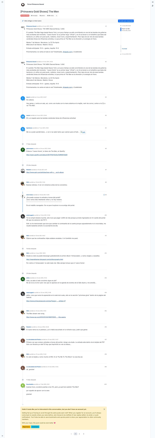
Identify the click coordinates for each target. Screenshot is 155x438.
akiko (28, 278)
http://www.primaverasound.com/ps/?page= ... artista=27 (46, 301)
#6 (106, 148)
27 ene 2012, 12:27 (53, 339)
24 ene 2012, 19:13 (41, 311)
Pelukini (28, 169)
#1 (106, 26)
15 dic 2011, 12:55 (45, 215)
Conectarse (35, 427)
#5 (106, 128)
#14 (106, 292)
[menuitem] (152, 2)
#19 (106, 366)
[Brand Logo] (23, 4)
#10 (106, 215)
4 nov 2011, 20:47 (41, 97)
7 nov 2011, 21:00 (44, 128)
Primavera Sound (31, 26)
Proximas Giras (25, 15)
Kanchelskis (29, 384)
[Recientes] (2, 2)
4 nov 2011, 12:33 (48, 26)
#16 (106, 327)
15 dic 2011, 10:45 (44, 194)
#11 (106, 235)
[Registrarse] (152, 5)
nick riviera (29, 194)
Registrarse (26, 427)
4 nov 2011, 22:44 (42, 115)
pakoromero (29, 148)
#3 (106, 97)
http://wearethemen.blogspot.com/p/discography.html (44, 259)
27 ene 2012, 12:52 (53, 366)
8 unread (124, 48)
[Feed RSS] (56, 16)
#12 (106, 253)
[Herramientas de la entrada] (105, 56)
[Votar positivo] (95, 56)
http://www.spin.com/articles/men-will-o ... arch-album (45, 172)
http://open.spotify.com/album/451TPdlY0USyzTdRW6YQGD (46, 155)
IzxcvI (28, 97)
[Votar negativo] (101, 56)
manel (28, 115)
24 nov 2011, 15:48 (45, 148)
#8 (106, 182)
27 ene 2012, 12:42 (41, 354)
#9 (106, 194)
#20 (105, 384)
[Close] (104, 409)
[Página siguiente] (83, 434)
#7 (106, 169)
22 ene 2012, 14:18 (46, 292)
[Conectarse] (152, 2)
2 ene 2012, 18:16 (40, 253)
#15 (106, 311)
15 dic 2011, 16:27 (40, 235)
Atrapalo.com (67, 52)
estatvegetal (30, 215)
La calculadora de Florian (33, 339)
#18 (106, 354)
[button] (2, 435)
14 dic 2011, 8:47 (42, 169)
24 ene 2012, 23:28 (43, 327)
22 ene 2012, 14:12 (42, 278)
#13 (106, 278)
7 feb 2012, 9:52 (44, 384)
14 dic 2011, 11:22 (40, 182)
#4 (106, 115)
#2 (106, 61)
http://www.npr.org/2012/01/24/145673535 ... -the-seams (46, 317)
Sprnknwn (29, 128)
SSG (27, 182)
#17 (106, 339)
